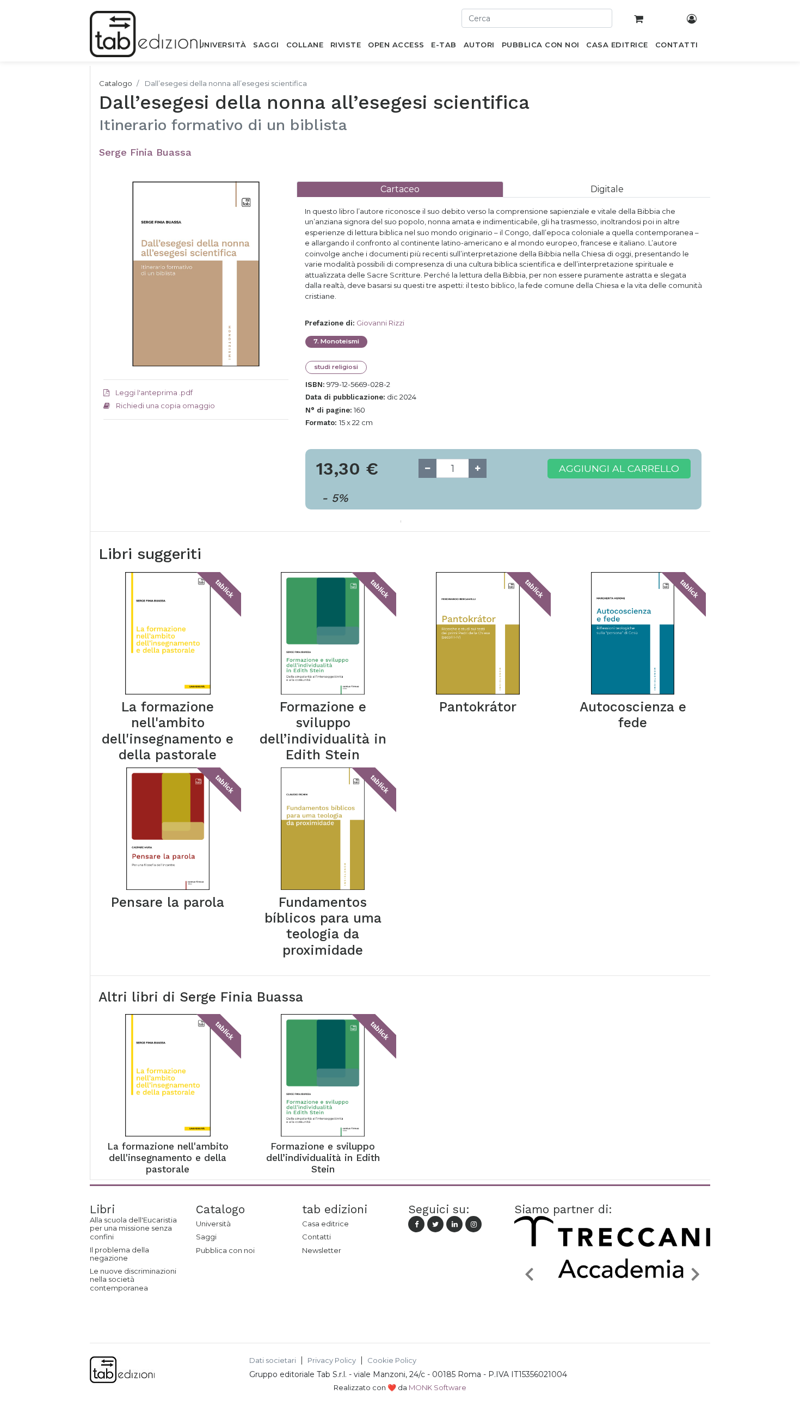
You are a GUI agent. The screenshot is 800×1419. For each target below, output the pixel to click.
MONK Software (437, 1387)
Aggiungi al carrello (619, 468)
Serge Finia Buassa (145, 152)
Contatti (316, 1236)
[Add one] (478, 468)
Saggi (206, 1236)
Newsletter (321, 1250)
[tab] (400, 189)
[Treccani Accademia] (612, 1300)
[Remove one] (427, 468)
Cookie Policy (391, 1360)
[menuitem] (222, 46)
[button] (529, 1274)
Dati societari (272, 1360)
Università (213, 1223)
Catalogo (115, 83)
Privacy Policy (331, 1360)
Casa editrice (325, 1223)
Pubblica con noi (225, 1250)
